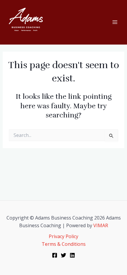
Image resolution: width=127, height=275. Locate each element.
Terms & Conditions (64, 244)
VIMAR (100, 225)
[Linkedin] (72, 255)
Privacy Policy (63, 236)
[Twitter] (63, 255)
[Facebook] (54, 255)
